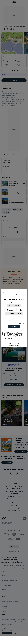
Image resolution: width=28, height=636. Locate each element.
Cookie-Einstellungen (14, 345)
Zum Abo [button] (14, 326)
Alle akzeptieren (14, 305)
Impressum (14, 341)
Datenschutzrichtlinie (14, 343)
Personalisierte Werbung (14, 313)
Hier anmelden (21, 329)
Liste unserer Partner (21, 337)
